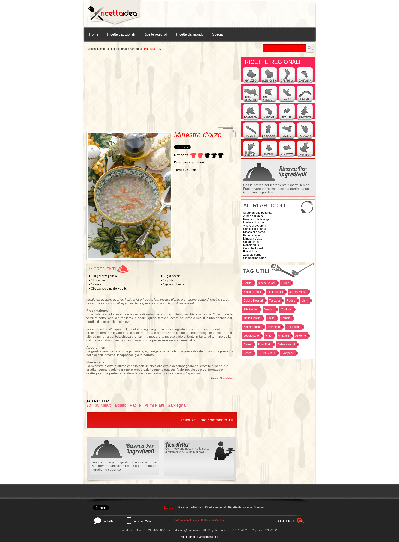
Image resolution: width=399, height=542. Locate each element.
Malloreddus (251, 245)
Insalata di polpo (253, 222)
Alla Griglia (250, 309)
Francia (285, 318)
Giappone (287, 353)
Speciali (218, 34)
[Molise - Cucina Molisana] (287, 119)
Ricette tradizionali (121, 34)
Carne (247, 344)
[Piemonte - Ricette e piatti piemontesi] (305, 119)
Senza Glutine (252, 327)
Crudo (285, 283)
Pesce (247, 353)
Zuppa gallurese (253, 216)
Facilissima (293, 327)
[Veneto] (305, 156)
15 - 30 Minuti (266, 353)
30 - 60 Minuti (297, 291)
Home (93, 34)
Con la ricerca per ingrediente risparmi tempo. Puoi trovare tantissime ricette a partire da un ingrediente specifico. (276, 188)
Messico (269, 309)
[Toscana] (305, 138)
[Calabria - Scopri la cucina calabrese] (287, 83)
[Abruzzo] (251, 83)
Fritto (268, 335)
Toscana (274, 300)
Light (305, 300)
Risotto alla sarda (254, 232)
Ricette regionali (155, 34)
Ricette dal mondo (189, 34)
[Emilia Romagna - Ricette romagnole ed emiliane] (251, 101)
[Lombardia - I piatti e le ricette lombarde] (251, 119)
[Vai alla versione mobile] (140, 520)
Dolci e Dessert (253, 300)
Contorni (286, 309)
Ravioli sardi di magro (257, 219)
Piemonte (274, 327)
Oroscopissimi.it (209, 537)
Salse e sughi (286, 344)
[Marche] (269, 119)
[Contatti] (106, 520)
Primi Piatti (264, 344)
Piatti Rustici (275, 291)
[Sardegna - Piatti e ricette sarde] (269, 138)
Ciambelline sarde (254, 258)
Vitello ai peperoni (254, 225)
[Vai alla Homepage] (114, 13)
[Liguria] (305, 101)
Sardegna (136, 48)
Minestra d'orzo (252, 238)
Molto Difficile (252, 318)
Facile (271, 318)
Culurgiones (251, 241)
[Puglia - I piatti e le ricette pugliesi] (251, 138)
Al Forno (300, 335)
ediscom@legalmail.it (187, 530)
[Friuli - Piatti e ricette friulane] (269, 101)
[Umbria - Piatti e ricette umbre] (269, 156)
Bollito (247, 283)
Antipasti (283, 335)
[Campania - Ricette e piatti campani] (305, 83)
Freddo (290, 300)
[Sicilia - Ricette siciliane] (287, 138)
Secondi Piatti (252, 291)
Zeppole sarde (252, 254)
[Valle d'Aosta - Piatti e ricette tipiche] (287, 156)
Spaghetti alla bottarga (257, 212)
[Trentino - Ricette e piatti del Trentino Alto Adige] (251, 156)
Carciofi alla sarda (254, 229)
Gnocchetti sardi (253, 248)
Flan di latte (250, 251)
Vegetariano (251, 335)
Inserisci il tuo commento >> (207, 420)
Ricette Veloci (266, 283)
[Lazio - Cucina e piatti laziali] (287, 101)
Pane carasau (252, 235)
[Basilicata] (269, 83)
